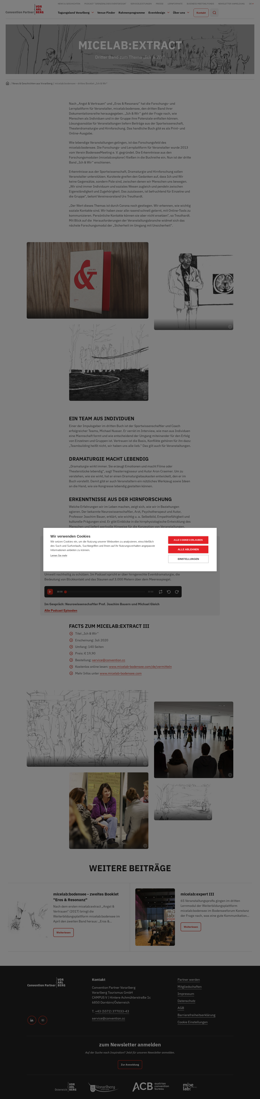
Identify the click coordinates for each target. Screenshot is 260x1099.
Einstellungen (188, 559)
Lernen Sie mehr (58, 555)
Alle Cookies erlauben (188, 540)
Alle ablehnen (188, 549)
